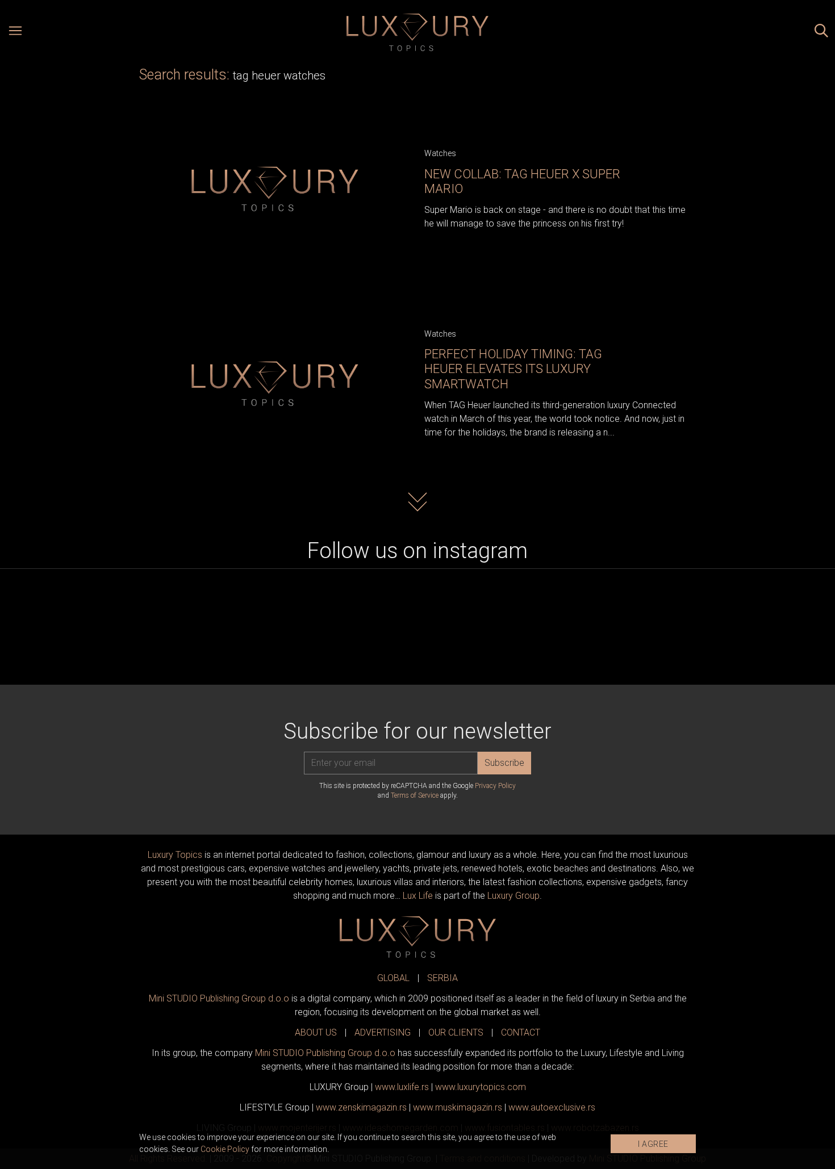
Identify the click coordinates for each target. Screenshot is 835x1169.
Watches (440, 153)
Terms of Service (415, 795)
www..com (480, 1087)
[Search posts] (821, 32)
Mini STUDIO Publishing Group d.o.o (219, 998)
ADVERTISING (382, 1032)
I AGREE (653, 1144)
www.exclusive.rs (551, 1107)
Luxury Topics (175, 854)
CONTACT (520, 1032)
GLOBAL (393, 978)
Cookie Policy (225, 1149)
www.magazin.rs (361, 1107)
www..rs (402, 1087)
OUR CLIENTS (455, 1032)
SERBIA (442, 978)
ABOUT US (316, 1032)
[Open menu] (15, 32)
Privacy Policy (495, 786)
